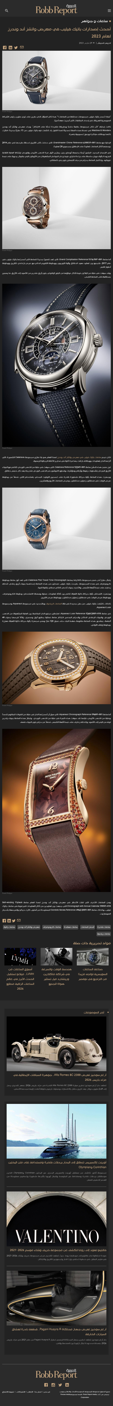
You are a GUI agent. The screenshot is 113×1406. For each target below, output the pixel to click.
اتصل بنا (38, 1392)
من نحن (47, 1392)
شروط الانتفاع (8, 1392)
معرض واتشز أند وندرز (29, 927)
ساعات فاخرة (103, 927)
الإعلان (30, 1392)
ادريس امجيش (104, 43)
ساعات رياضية (103, 934)
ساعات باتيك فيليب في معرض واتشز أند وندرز (79, 457)
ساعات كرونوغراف (52, 927)
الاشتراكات (20, 1392)
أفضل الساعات (87, 927)
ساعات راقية (9, 927)
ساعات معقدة (71, 927)
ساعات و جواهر (94, 21)
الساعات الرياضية (54, 604)
